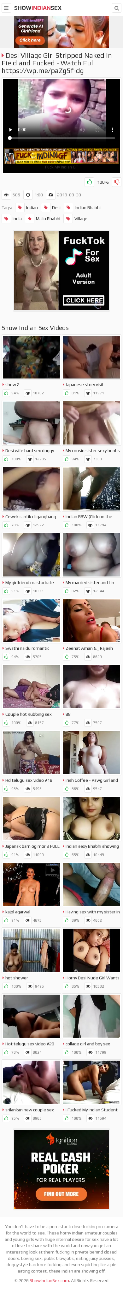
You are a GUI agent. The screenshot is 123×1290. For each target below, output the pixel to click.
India (17, 218)
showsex (38, 7)
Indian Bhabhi (88, 207)
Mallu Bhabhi (48, 218)
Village (80, 218)
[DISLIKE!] (116, 182)
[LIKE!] (89, 182)
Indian (32, 207)
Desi (56, 207)
